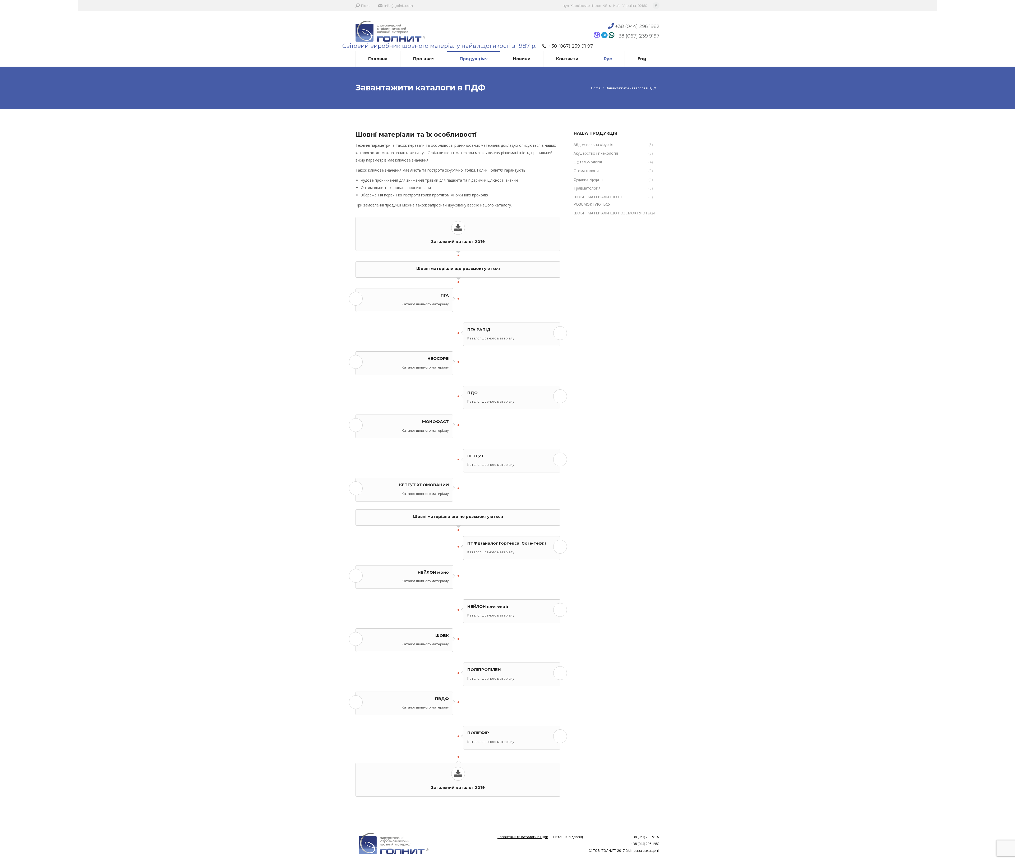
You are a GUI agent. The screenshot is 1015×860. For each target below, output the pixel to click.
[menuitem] (378, 59)
